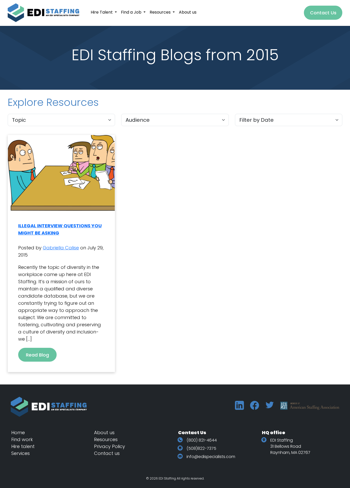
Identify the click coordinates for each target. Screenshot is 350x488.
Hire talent (23, 446)
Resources (106, 439)
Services (20, 453)
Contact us (107, 453)
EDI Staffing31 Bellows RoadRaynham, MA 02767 (290, 446)
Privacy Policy (109, 446)
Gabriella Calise (61, 248)
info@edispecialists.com (211, 457)
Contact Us (323, 12)
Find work (22, 439)
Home (18, 432)
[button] (104, 12)
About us (104, 432)
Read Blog (37, 355)
